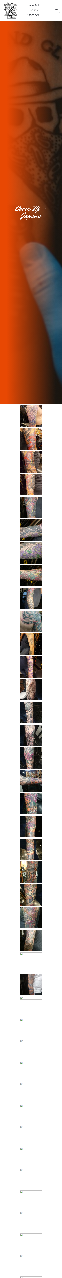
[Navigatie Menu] (56, 10)
